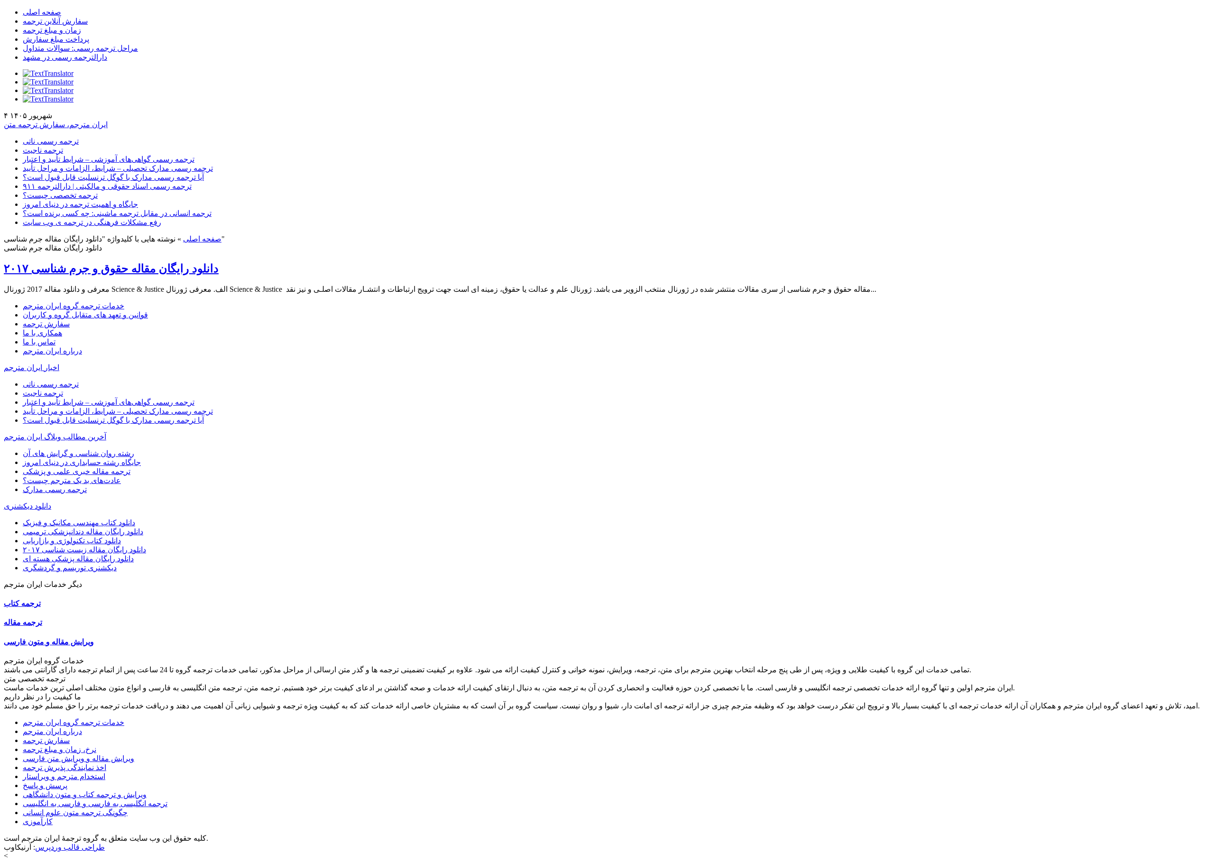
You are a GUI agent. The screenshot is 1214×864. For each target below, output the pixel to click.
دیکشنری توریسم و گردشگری (70, 568)
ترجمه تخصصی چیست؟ (60, 195)
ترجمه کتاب (22, 603)
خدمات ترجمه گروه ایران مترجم (73, 306)
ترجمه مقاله (23, 622)
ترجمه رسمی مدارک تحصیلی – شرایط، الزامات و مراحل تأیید (118, 168)
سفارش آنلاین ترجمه (55, 21)
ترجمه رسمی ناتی (51, 141)
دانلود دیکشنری (27, 506)
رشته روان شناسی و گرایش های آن (78, 453)
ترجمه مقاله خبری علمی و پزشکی (76, 471)
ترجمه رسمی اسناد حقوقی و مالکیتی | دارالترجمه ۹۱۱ (107, 186)
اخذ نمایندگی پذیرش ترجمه (64, 767)
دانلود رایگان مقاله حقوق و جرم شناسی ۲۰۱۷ (111, 268)
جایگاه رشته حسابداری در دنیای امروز (82, 462)
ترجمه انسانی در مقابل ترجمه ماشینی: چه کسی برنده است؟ (117, 213)
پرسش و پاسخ (45, 785)
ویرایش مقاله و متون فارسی (49, 642)
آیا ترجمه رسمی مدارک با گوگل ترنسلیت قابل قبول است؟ (113, 177)
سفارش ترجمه (46, 324)
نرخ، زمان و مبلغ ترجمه (59, 749)
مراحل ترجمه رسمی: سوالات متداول (80, 48)
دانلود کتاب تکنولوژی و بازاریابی (72, 541)
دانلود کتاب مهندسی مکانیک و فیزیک (79, 523)
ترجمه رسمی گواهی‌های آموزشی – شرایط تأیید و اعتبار (108, 159)
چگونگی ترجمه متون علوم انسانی (75, 812)
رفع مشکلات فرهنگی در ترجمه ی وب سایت (92, 222)
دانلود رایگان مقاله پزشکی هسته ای (78, 559)
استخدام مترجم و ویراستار (64, 776)
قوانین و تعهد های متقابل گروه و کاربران (85, 315)
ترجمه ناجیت (43, 150)
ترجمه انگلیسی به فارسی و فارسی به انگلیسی (95, 803)
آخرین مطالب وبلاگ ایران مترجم (55, 437)
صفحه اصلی (42, 12)
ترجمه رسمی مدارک (55, 489)
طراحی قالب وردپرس (70, 847)
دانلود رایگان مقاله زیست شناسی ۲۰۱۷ (84, 550)
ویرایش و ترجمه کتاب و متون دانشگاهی (85, 794)
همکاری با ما (42, 333)
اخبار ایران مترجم (31, 367)
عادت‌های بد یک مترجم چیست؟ (72, 480)
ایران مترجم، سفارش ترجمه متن (56, 125)
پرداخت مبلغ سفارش (56, 39)
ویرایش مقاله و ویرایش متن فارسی (78, 758)
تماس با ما (39, 342)
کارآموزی (38, 822)
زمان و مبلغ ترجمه (52, 30)
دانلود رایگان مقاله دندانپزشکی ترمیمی (83, 532)
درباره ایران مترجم (52, 351)
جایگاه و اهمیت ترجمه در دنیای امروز (80, 204)
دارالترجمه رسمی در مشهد (65, 57)
